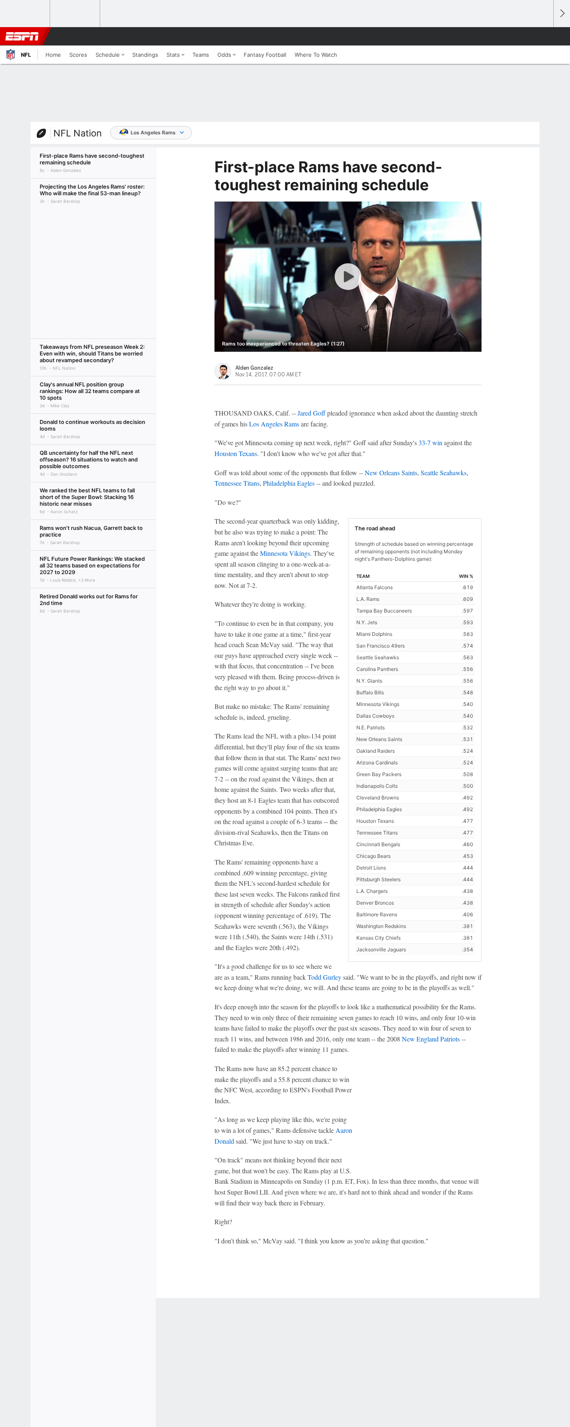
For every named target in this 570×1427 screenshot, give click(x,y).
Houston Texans (235, 453)
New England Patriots (431, 1038)
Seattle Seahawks (444, 472)
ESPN (22, 36)
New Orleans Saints (391, 472)
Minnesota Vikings (285, 553)
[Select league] (25, 14)
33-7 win (430, 442)
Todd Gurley (324, 977)
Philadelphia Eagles (289, 483)
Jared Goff (311, 412)
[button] (543, 36)
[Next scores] (561, 13)
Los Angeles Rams (153, 132)
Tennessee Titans (237, 483)
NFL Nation (77, 133)
